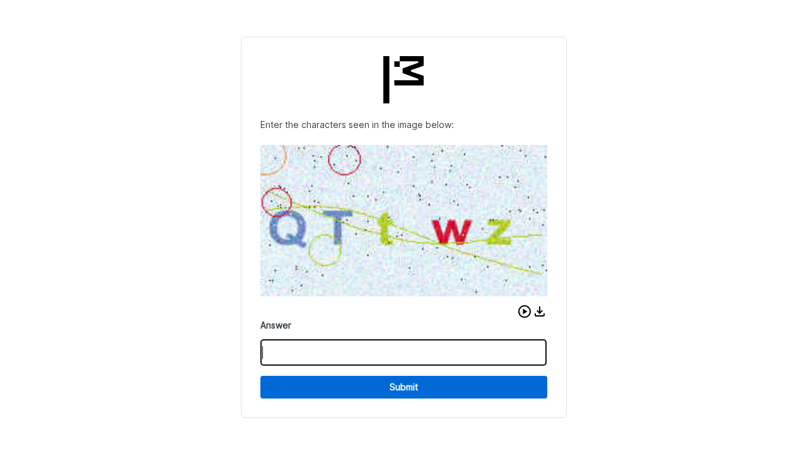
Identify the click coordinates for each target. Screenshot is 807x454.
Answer (275, 325)
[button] (524, 311)
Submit (404, 386)
